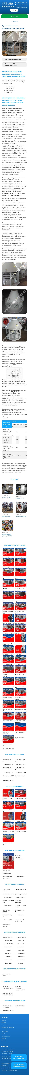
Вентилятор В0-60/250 (19, 698)
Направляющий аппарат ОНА (19, 920)
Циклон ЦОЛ (8, 953)
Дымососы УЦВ (8, 905)
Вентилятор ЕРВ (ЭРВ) (19, 612)
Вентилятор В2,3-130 (20, 798)
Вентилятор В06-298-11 (20, 832)
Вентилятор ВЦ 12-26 (20, 654)
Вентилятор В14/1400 (6, 675)
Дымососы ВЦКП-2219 (18, 901)
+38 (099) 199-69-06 (22, 5)
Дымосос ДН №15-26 (20, 894)
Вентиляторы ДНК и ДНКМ (20, 906)
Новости (4, 1038)
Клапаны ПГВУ (8, 920)
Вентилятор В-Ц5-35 (20, 623)
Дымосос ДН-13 (20, 498)
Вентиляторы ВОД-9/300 (6, 911)
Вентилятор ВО (21, 810)
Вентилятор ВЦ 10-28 (8, 623)
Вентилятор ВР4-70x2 (7, 589)
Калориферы (5, 1065)
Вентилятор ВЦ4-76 (21, 557)
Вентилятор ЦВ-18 (21, 643)
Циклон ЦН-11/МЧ (21, 937)
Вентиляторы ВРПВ (21, 516)
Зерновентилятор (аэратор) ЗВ (7, 643)
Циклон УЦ (21, 950)
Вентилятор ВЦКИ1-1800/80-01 (20, 721)
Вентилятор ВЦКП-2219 (6, 733)
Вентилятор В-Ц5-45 (8, 633)
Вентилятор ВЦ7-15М (19, 686)
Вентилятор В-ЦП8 (21, 772)
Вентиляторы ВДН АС (7, 915)
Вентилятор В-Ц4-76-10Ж (8, 612)
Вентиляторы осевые (7, 1056)
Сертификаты (5, 1025)
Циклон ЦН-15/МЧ (8, 937)
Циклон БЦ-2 (20, 947)
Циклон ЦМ (21, 943)
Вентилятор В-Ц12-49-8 (20, 675)
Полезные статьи (6, 1036)
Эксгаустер (21, 915)
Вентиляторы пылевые (7, 1051)
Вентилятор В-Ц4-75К (20, 600)
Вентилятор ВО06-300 (7, 799)
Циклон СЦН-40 (6, 497)
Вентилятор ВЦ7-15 (8, 686)
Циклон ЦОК (8, 963)
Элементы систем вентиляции (9, 1070)
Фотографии (5, 1031)
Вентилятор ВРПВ (21, 764)
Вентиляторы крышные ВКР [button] (13, 59)
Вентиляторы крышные (7, 1053)
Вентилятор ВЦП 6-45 (8, 768)
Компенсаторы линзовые (7, 925)
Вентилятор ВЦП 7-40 (20, 768)
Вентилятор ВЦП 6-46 (20, 760)
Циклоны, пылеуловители (8, 1061)
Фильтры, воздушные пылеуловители (11, 1068)
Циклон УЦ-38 (8, 960)
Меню (14, 10)
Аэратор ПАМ (20, 821)
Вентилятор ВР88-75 (8, 567)
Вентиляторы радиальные (8, 1049)
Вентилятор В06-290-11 (8, 832)
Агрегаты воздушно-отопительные (10, 1063)
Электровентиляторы (21, 709)
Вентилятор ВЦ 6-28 (8, 654)
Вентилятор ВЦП (8, 764)
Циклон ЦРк (8, 956)
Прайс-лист (14, 16)
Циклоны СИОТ (8, 947)
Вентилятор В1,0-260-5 (7, 843)
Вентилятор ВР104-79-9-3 (8, 721)
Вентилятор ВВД (8, 664)
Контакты (4, 1041)
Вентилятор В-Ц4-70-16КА (8, 600)
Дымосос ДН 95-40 (21, 889)
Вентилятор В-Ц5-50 (20, 633)
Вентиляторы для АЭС (7, 744)
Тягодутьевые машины (7, 1058)
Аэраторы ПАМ (6, 516)
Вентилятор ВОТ (8, 821)
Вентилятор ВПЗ (8, 772)
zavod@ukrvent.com (22, 7)
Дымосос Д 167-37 (21, 897)
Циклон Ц (8, 950)
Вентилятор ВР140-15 (8, 698)
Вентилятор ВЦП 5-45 (8, 760)
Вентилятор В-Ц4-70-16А (8, 577)
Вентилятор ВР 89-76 (8, 557)
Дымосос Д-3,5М (8, 897)
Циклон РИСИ (20, 956)
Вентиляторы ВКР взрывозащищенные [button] (11, 64)
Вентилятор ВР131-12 (8, 710)
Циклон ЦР (21, 940)
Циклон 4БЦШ (21, 953)
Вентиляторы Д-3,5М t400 (8, 901)
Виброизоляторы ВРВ (19, 737)
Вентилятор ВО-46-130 (8, 810)
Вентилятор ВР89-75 (20, 567)
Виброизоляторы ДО (8, 748)
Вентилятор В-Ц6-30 (8, 775)
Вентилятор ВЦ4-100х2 (19, 589)
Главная (4, 1020)
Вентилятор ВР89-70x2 (20, 577)
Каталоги (4, 1022)
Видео (3, 1033)
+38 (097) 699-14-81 (22, 2)
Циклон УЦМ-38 (21, 960)
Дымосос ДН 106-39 (8, 894)
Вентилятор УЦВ (20, 732)
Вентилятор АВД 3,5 (20, 664)
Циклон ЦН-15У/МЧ (8, 943)
